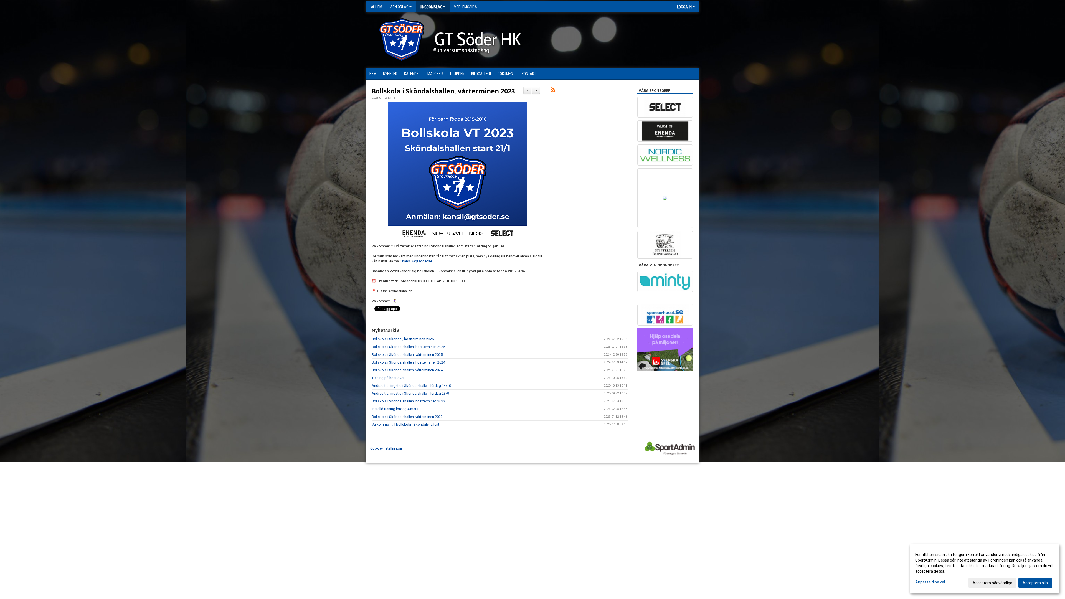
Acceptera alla (1035, 583)
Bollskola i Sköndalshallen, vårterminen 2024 (407, 370)
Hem (378, 7)
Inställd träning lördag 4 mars (395, 409)
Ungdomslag (431, 7)
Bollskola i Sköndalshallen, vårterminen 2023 (443, 91)
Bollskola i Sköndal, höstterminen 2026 (403, 339)
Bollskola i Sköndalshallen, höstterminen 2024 (408, 362)
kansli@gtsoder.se (417, 261)
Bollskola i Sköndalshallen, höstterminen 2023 (408, 401)
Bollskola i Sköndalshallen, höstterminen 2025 (408, 347)
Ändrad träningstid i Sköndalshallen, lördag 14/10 (411, 386)
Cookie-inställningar (386, 448)
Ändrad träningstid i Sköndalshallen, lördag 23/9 (410, 393)
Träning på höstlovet (388, 378)
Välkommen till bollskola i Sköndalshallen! (405, 424)
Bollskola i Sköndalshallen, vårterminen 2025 (407, 354)
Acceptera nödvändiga (992, 583)
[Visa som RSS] (553, 91)
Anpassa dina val (930, 582)
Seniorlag (399, 7)
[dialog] (984, 568)
